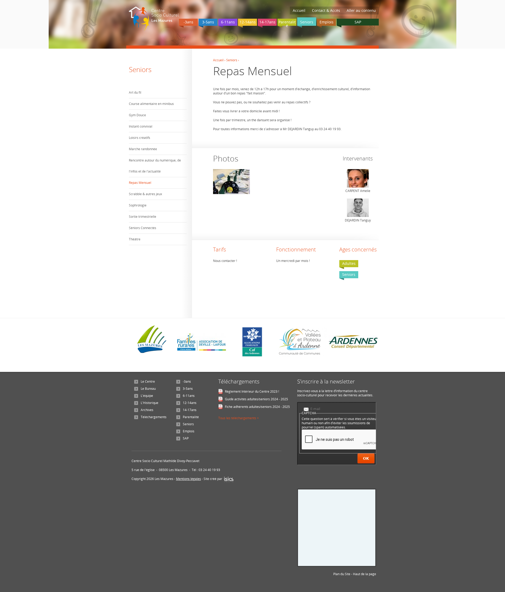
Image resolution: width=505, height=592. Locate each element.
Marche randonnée (143, 149)
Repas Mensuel (140, 182)
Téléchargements (153, 417)
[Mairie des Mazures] (151, 359)
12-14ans (248, 21)
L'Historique (149, 403)
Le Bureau (148, 388)
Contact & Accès (326, 10)
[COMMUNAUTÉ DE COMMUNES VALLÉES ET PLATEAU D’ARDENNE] (302, 356)
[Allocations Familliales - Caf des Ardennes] (252, 355)
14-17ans (267, 21)
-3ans (188, 21)
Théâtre (134, 239)
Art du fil (135, 92)
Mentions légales (188, 479)
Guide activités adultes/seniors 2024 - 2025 (256, 399)
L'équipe (147, 395)
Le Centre (148, 381)
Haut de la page (364, 574)
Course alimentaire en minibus (151, 104)
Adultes (349, 263)
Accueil (299, 10)
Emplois (327, 21)
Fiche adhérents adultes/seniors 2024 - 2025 (257, 406)
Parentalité (287, 23)
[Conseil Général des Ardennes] (353, 347)
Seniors (306, 21)
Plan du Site (341, 574)
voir (231, 181)
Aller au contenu (361, 10)
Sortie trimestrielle (142, 216)
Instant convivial (140, 126)
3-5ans (208, 21)
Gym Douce (137, 115)
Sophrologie (138, 205)
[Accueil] (154, 19)
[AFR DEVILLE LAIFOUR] (201, 349)
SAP (358, 21)
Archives (147, 410)
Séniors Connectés (142, 228)
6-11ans (228, 21)
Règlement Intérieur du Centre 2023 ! (252, 391)
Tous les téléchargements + (238, 418)
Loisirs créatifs (139, 137)
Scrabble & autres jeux (145, 194)
